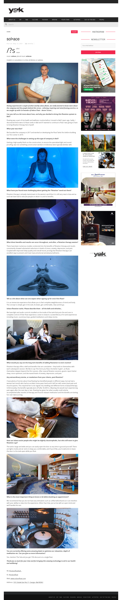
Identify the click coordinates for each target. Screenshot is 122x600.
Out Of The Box (89, 20)
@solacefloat (13, 575)
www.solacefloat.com (18, 578)
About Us (12, 20)
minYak (54, 20)
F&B (26, 20)
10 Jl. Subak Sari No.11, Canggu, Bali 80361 (28, 582)
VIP (20, 20)
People (101, 20)
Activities (77, 20)
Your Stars (65, 20)
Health (74, 32)
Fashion (45, 20)
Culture (35, 20)
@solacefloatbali (15, 571)
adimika (30, 43)
